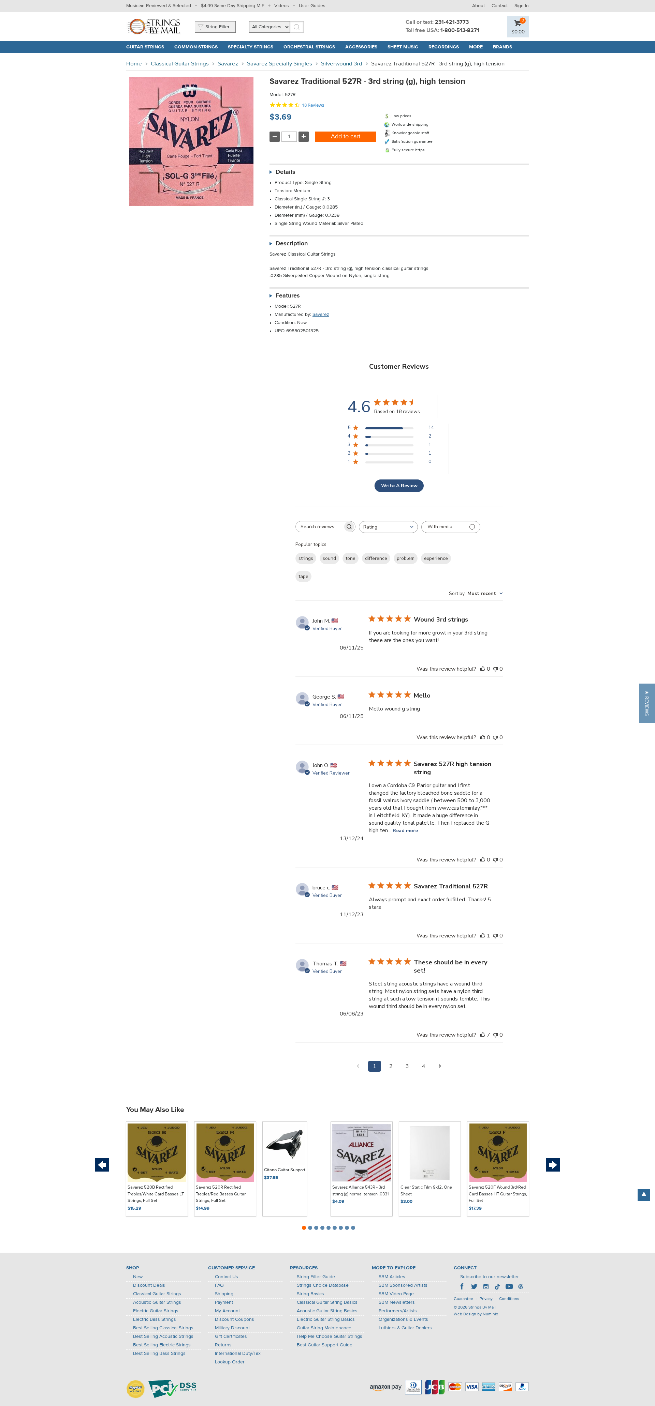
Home (134, 64)
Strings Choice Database (323, 1285)
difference (376, 558)
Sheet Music (403, 47)
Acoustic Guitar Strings (157, 1302)
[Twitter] (474, 1287)
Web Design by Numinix (476, 1314)
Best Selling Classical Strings (163, 1328)
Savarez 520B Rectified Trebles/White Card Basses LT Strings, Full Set (156, 1194)
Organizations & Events (403, 1319)
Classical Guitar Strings (180, 64)
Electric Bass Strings (154, 1319)
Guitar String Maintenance (324, 1328)
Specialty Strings (250, 47)
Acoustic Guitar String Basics (327, 1311)
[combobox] (388, 527)
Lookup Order (230, 1362)
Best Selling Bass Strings (159, 1353)
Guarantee (463, 1299)
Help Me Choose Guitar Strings (329, 1336)
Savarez (228, 64)
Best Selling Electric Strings (162, 1345)
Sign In (521, 5)
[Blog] (520, 1287)
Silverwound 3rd (341, 64)
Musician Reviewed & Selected (158, 5)
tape (303, 576)
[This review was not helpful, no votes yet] (495, 669)
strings (306, 558)
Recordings (443, 47)
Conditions (509, 1299)
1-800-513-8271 (459, 30)
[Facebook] (462, 1287)
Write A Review (399, 486)
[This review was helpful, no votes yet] (482, 669)
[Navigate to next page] (440, 1066)
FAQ (219, 1285)
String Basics (310, 1294)
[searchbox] (319, 526)
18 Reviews (313, 105)
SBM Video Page (396, 1294)
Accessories (361, 47)
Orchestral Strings (309, 47)
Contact (500, 5)
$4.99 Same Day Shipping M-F (232, 5)
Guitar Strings (145, 47)
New (138, 1276)
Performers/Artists (398, 1311)
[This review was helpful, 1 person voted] (482, 935)
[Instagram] (486, 1287)
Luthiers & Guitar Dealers (405, 1328)
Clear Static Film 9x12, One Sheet (426, 1190)
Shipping (224, 1294)
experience (436, 558)
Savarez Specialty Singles (279, 64)
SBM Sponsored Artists (403, 1285)
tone (350, 558)
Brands (502, 47)
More (476, 47)
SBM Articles (392, 1276)
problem (405, 558)
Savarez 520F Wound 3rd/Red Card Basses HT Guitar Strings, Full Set (498, 1194)
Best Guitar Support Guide (324, 1345)
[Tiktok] (497, 1287)
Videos (281, 5)
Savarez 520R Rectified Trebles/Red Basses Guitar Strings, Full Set (221, 1194)
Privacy (486, 1299)
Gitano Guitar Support (284, 1170)
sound (329, 558)
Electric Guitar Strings (155, 1311)
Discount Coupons (234, 1319)
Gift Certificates (231, 1336)
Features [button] (288, 296)
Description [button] (292, 244)
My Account (227, 1311)
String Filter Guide (316, 1276)
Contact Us (226, 1276)
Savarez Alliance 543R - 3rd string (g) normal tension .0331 (360, 1190)
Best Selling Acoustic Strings (163, 1336)
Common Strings (196, 47)
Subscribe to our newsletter (489, 1276)
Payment (224, 1302)
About (478, 5)
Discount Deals (149, 1285)
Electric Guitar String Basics (326, 1319)
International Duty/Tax (238, 1353)
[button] (647, 703)
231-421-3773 (452, 22)
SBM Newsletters (397, 1302)
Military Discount (232, 1328)
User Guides (312, 5)
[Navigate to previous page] (358, 1066)
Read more (405, 830)
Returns (223, 1345)
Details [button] (285, 172)
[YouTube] (509, 1287)
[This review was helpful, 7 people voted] (482, 1035)
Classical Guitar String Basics (327, 1302)
